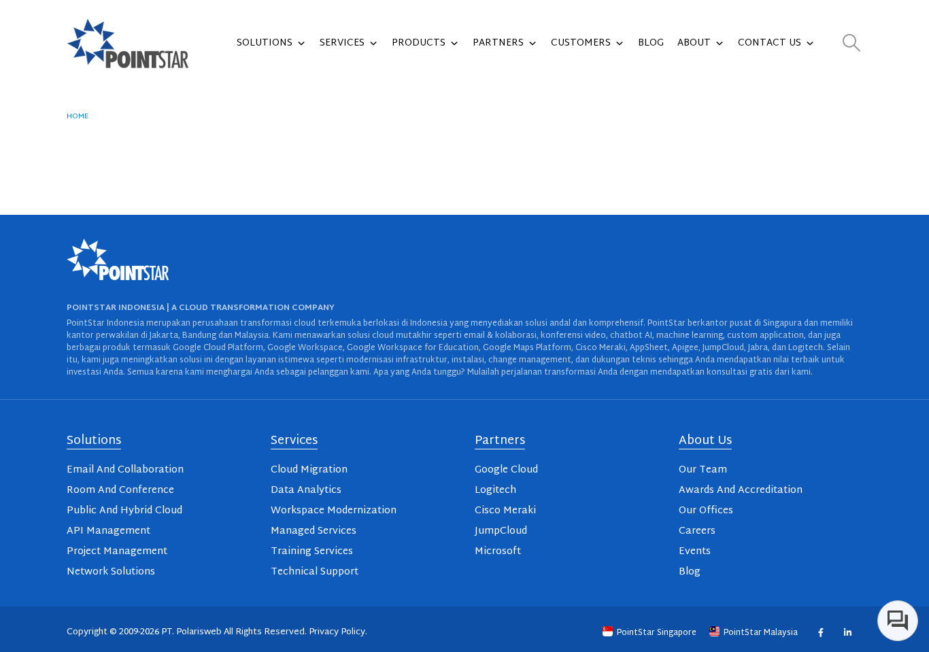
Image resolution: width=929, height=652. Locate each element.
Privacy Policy (337, 632)
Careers (697, 531)
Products (418, 43)
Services (342, 43)
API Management (108, 531)
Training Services (312, 552)
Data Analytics (306, 490)
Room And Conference (120, 490)
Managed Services (313, 531)
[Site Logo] (128, 43)
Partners (498, 43)
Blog (651, 43)
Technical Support (314, 572)
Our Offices (706, 511)
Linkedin (847, 632)
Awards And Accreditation (741, 490)
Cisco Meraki (505, 511)
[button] (851, 44)
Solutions (264, 43)
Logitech (495, 490)
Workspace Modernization (333, 511)
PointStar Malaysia (761, 632)
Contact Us (769, 43)
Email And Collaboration (125, 470)
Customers (581, 43)
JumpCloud (501, 531)
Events (695, 552)
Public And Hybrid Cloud (124, 511)
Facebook (820, 632)
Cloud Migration (309, 470)
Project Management (117, 552)
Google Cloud (506, 470)
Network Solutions (111, 572)
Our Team (703, 470)
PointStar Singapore (656, 632)
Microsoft (498, 552)
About (694, 43)
